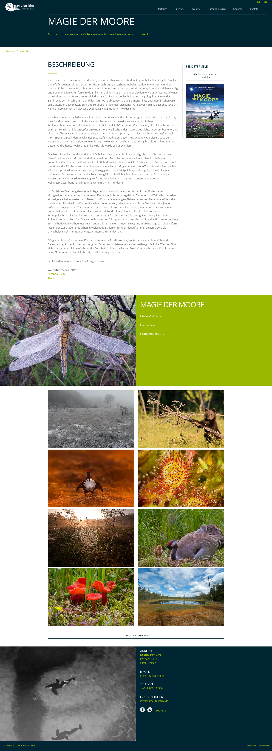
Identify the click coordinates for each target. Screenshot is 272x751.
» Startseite (10, 51)
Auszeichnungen (217, 8)
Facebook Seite (57, 274)
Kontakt (254, 8)
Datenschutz (263, 745)
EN (265, 1)
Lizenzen (238, 8)
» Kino (26, 51)
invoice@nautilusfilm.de (154, 701)
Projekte (196, 8)
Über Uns (179, 8)
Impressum (252, 745)
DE (259, 1)
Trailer (52, 278)
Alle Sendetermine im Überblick (205, 76)
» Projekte (19, 51)
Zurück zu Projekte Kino (136, 635)
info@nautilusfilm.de (152, 675)
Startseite (162, 8)
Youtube (161, 710)
